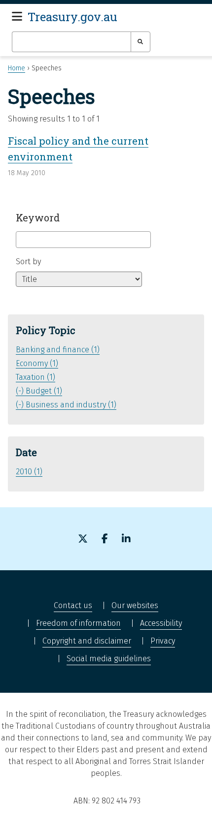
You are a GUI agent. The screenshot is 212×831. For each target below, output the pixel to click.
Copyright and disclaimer (86, 641)
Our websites (134, 605)
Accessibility (161, 623)
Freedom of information (78, 623)
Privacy (162, 641)
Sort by (28, 261)
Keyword (38, 217)
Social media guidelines (109, 658)
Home (16, 68)
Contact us (73, 605)
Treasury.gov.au (72, 17)
